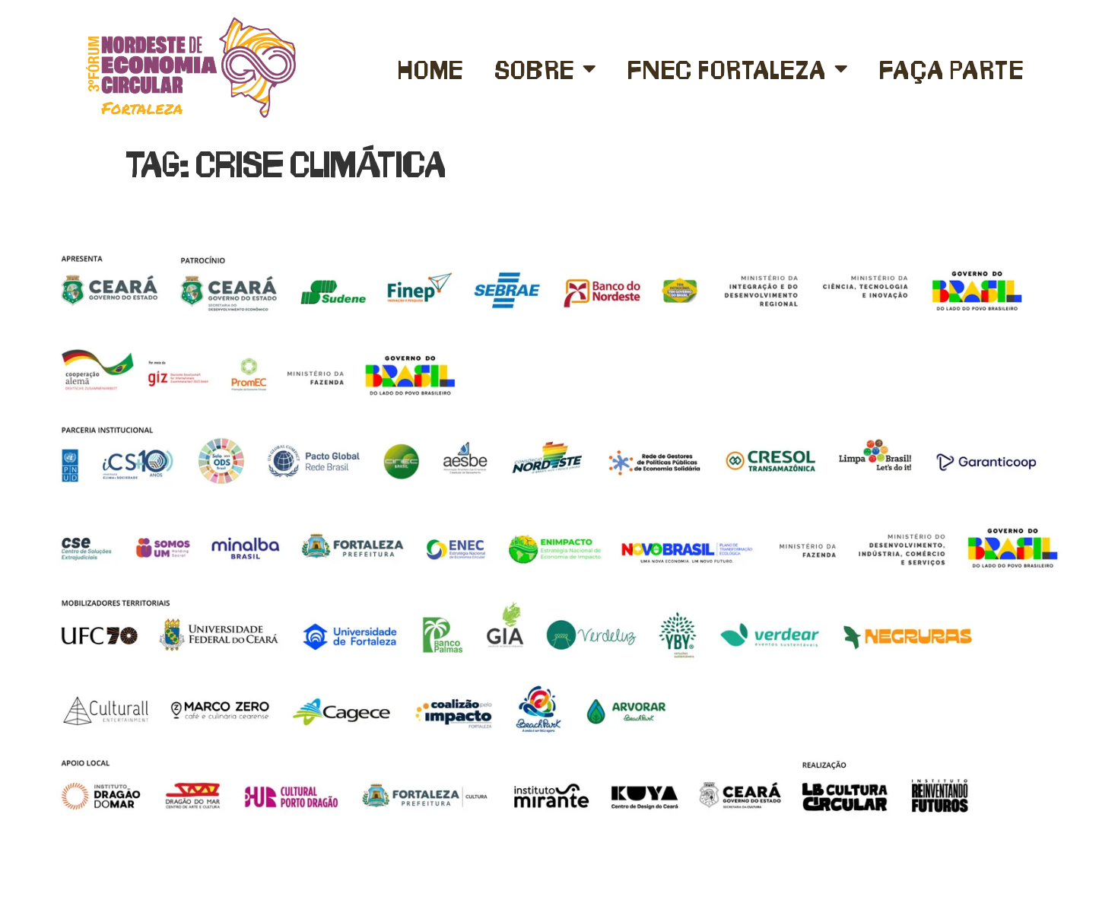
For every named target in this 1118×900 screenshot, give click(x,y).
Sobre (534, 68)
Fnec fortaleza (726, 68)
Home (430, 68)
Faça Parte (951, 68)
